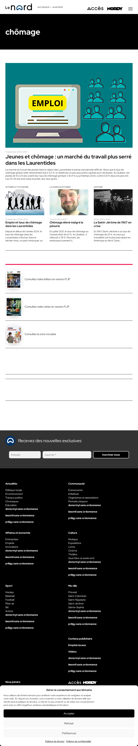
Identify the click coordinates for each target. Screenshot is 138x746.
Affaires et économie (17, 187)
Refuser (69, 723)
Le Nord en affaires (60, 187)
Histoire (98, 187)
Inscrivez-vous (111, 454)
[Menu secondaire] (130, 8)
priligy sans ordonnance (19, 521)
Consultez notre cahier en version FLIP (47, 306)
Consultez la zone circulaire (40, 334)
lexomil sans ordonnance (19, 515)
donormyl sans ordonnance (21, 509)
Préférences (69, 733)
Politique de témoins (54, 741)
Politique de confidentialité (78, 741)
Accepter (69, 713)
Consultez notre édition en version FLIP (47, 279)
